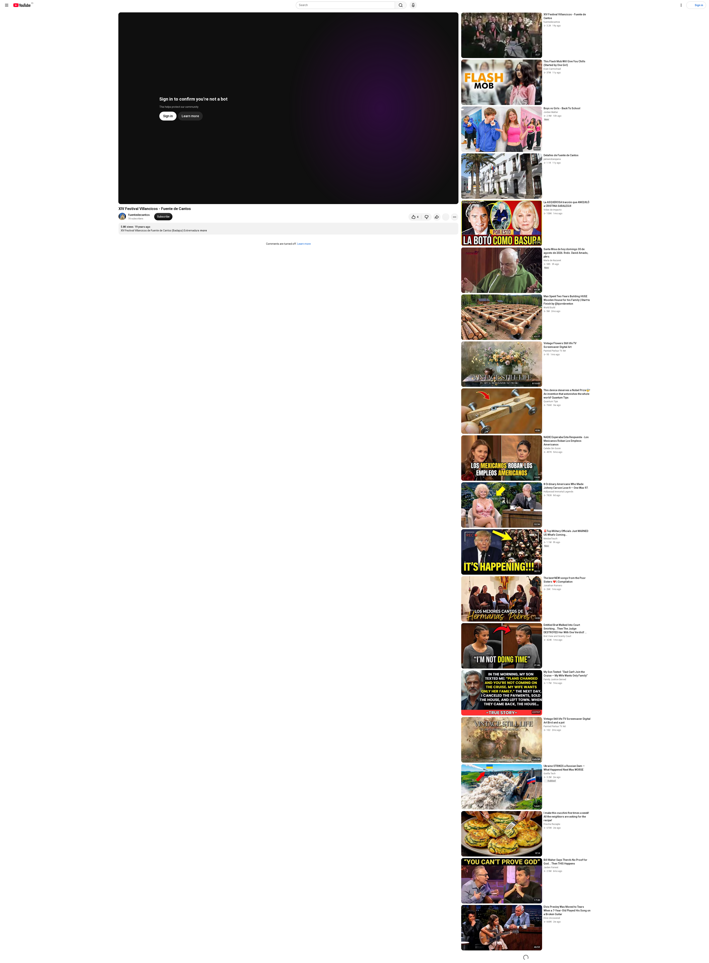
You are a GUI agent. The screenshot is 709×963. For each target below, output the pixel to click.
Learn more (304, 243)
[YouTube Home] (21, 5)
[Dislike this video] (426, 217)
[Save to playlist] (445, 217)
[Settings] (681, 5)
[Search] (401, 5)
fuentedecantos (139, 215)
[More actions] (454, 217)
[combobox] (346, 5)
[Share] (437, 217)
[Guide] (6, 5)
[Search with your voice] (413, 5)
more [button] (203, 230)
